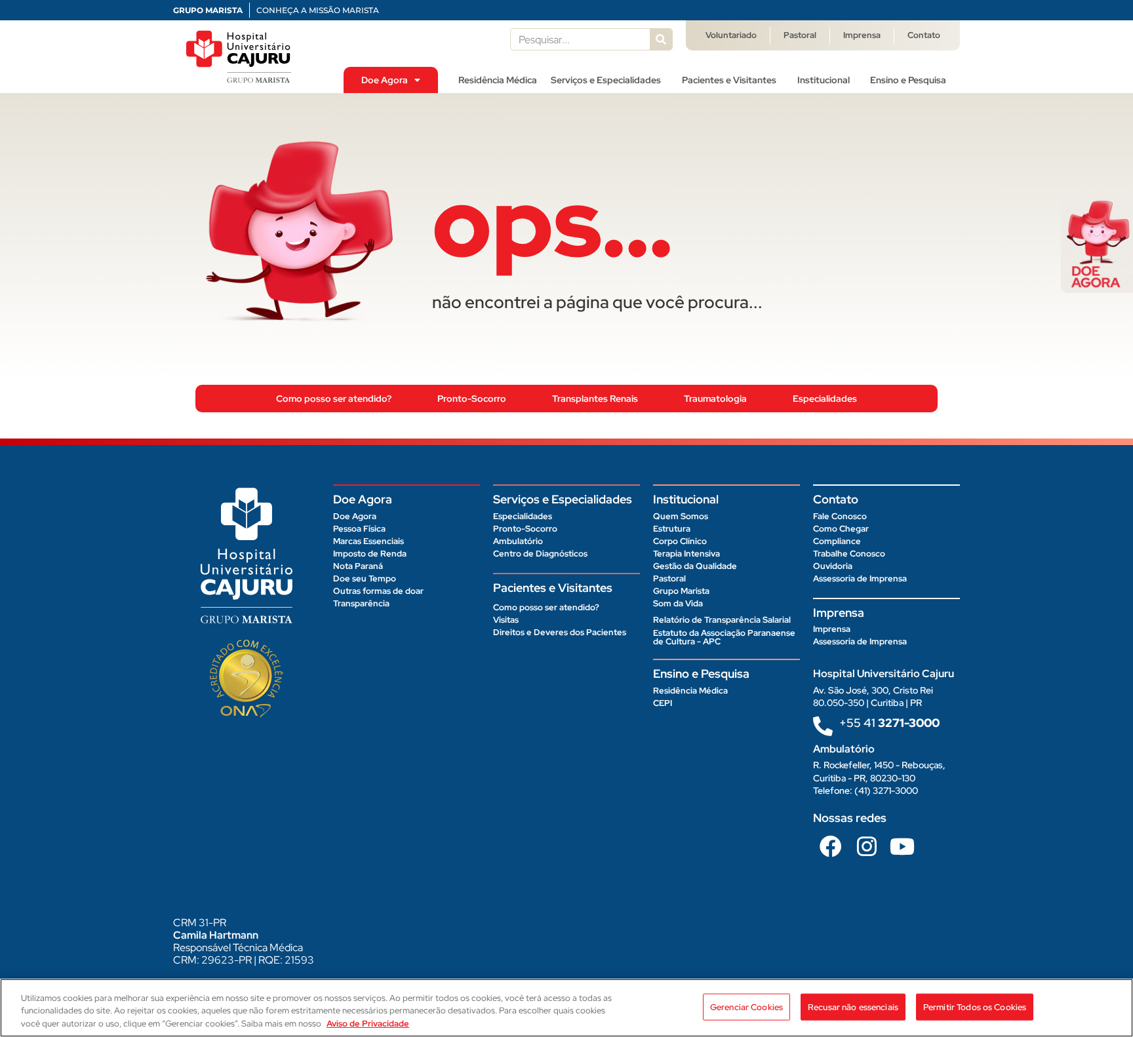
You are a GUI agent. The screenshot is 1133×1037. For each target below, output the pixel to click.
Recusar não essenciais (853, 1006)
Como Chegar (841, 528)
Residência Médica (497, 80)
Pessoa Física (359, 528)
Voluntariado (731, 35)
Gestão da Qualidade (695, 566)
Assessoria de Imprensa (860, 578)
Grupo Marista (681, 591)
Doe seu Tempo (364, 578)
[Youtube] (902, 845)
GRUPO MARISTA (208, 10)
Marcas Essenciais (368, 541)
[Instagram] (866, 845)
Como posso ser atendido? (333, 398)
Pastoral (800, 35)
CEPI (662, 703)
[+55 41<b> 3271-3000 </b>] (823, 726)
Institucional (823, 80)
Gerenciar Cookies (746, 1006)
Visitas (506, 619)
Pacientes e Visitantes (729, 80)
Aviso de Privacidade (368, 1023)
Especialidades (825, 398)
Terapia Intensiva (686, 553)
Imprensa (862, 35)
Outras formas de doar (378, 591)
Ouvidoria (832, 566)
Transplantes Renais (595, 398)
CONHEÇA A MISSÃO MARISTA (317, 10)
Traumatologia (715, 398)
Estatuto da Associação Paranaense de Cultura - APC (724, 637)
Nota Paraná (358, 566)
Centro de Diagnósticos (540, 553)
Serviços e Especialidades (606, 80)
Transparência (361, 603)
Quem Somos (680, 516)
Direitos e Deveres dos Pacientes (559, 632)
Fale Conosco (840, 516)
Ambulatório (518, 541)
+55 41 (889, 722)
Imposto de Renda (370, 553)
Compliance (837, 541)
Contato (923, 35)
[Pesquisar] (661, 39)
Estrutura (671, 528)
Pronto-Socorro (471, 398)
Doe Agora (384, 80)
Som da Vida (678, 603)
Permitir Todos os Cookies (974, 1006)
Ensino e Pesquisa (908, 80)
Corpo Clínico (680, 541)
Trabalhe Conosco (849, 553)
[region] (566, 1008)
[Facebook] (830, 845)
